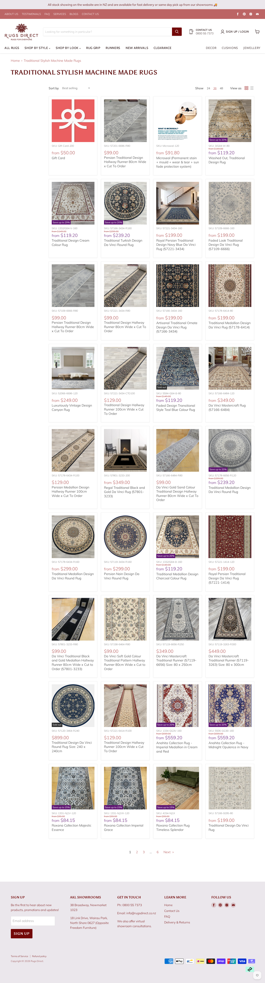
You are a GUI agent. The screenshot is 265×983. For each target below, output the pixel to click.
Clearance (162, 48)
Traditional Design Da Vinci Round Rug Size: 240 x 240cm (72, 746)
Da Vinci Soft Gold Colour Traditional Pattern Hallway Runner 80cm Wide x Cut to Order (124, 662)
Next (167, 852)
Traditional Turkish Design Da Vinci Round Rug (123, 242)
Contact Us (171, 911)
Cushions (230, 48)
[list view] (251, 88)
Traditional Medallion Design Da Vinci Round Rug (230, 490)
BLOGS (74, 14)
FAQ (47, 14)
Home (15, 61)
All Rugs (12, 48)
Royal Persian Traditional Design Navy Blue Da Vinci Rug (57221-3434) (176, 244)
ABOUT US (11, 14)
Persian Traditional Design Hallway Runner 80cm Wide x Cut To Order (125, 162)
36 (215, 88)
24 (208, 88)
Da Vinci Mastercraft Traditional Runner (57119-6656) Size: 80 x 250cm (176, 660)
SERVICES (59, 14)
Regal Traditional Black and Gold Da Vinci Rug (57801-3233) (124, 492)
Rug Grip (93, 48)
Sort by (54, 88)
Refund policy (39, 956)
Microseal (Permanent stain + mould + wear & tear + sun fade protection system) (177, 162)
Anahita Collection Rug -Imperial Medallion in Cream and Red (177, 747)
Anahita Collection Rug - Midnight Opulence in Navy (228, 745)
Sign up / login (237, 31)
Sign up (22, 934)
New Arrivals (137, 48)
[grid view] (246, 88)
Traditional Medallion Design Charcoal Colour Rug (177, 576)
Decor (211, 48)
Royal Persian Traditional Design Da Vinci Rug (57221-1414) (227, 578)
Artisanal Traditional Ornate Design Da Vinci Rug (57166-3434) (176, 327)
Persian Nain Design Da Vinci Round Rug (121, 576)
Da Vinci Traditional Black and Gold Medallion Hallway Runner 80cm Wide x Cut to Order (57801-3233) (73, 662)
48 (221, 88)
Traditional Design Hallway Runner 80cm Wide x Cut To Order (125, 326)
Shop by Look (67, 48)
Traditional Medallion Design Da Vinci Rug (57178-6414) (230, 325)
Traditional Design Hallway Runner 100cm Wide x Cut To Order (124, 409)
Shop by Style (37, 48)
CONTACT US (90, 14)
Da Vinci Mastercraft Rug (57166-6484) (227, 407)
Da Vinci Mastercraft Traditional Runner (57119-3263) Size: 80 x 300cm (229, 660)
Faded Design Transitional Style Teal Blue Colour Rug (175, 407)
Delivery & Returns (177, 922)
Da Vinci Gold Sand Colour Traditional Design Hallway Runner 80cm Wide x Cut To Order (177, 493)
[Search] (177, 32)
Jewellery (251, 48)
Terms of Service (19, 956)
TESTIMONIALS (31, 14)
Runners (113, 48)
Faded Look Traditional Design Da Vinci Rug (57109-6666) (226, 244)
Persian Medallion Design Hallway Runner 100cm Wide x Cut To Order (70, 491)
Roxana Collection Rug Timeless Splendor (173, 827)
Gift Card (58, 158)
